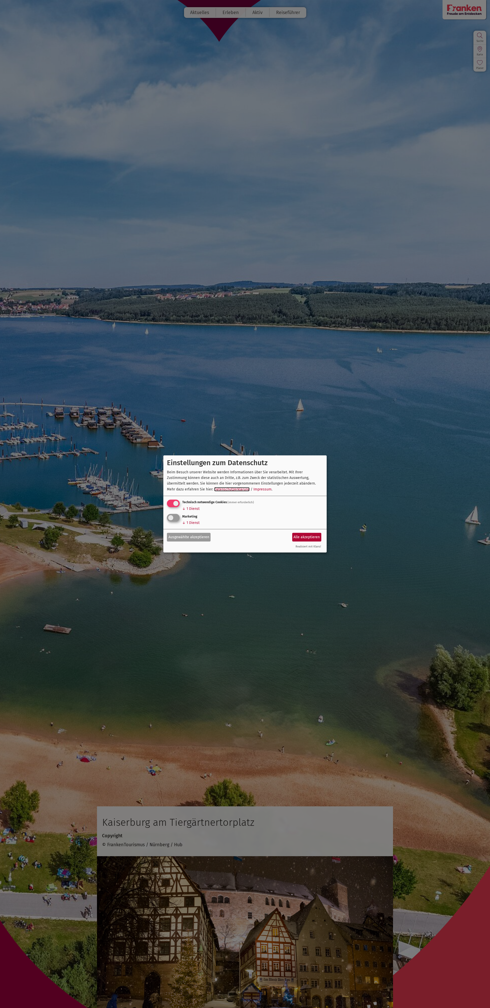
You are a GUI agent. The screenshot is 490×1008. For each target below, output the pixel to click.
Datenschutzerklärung (232, 489)
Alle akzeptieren (306, 537)
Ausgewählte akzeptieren (188, 537)
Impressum (262, 489)
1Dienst (191, 509)
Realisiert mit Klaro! (308, 546)
